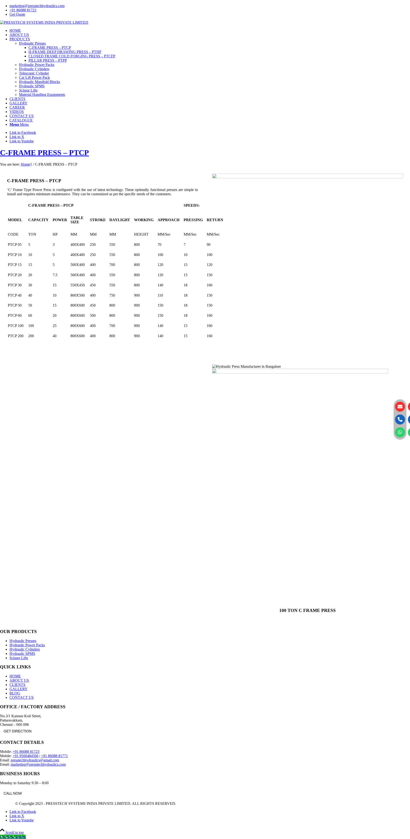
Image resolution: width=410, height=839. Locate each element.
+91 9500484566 (25, 756)
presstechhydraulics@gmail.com (35, 760)
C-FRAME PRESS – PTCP (44, 152)
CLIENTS (17, 685)
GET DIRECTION (18, 731)
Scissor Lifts (18, 658)
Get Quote (17, 14)
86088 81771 (58, 756)
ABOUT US (19, 680)
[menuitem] (209, 6)
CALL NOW (13, 793)
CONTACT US (21, 697)
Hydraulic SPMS (22, 654)
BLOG (14, 693)
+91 (44, 756)
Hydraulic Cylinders (24, 649)
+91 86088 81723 (22, 10)
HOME (15, 676)
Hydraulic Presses (22, 641)
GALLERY (18, 689)
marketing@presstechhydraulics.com (37, 6)
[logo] (44, 22)
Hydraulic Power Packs (27, 645)
